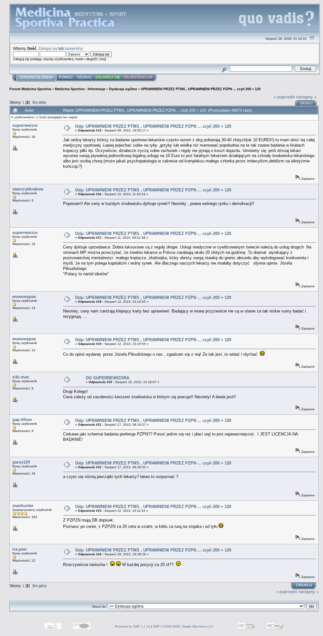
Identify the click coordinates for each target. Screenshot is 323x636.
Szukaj (84, 77)
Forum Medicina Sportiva (30, 89)
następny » (306, 97)
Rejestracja (138, 77)
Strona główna (36, 77)
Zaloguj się (47, 48)
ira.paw (19, 549)
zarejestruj (74, 48)
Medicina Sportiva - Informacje (80, 89)
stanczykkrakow (27, 189)
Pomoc (66, 77)
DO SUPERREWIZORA (107, 378)
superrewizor (25, 125)
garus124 (21, 462)
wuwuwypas (24, 296)
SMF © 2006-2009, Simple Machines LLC (183, 626)
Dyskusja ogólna (123, 89)
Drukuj (306, 103)
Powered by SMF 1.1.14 (132, 626)
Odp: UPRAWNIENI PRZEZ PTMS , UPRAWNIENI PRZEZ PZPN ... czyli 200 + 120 (153, 126)
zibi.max (20, 377)
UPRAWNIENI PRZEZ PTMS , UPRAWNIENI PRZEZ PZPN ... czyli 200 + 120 (201, 89)
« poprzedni (284, 97)
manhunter (22, 505)
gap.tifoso (22, 419)
